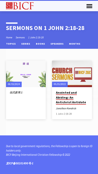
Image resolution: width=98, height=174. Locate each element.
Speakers (57, 43)
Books (40, 43)
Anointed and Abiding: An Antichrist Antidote (71, 97)
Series (26, 43)
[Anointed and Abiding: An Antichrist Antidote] (72, 74)
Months (75, 43)
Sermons (20, 37)
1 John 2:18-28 (36, 37)
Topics (11, 43)
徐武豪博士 (16, 92)
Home (9, 37)
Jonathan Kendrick (66, 108)
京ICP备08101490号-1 (19, 163)
